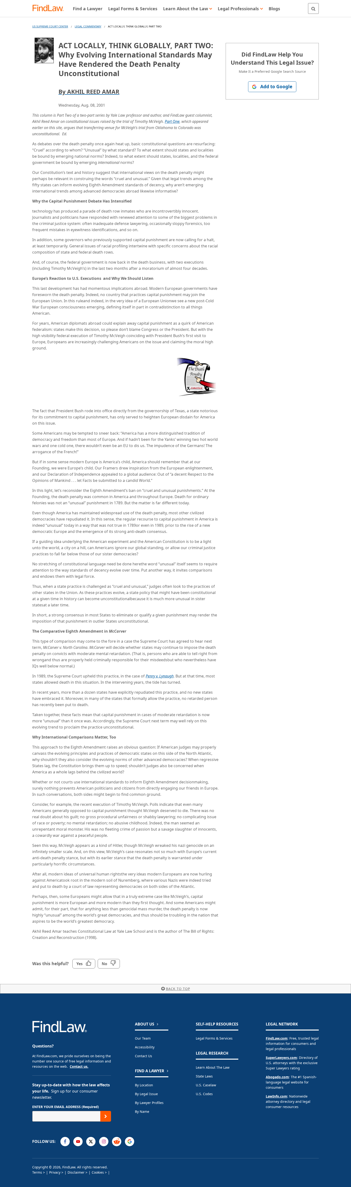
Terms (37, 1172)
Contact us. (79, 1066)
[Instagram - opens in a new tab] (103, 1141)
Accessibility (144, 1047)
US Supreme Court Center (50, 26)
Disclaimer (76, 1172)
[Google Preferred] (129, 1141)
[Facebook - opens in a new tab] (65, 1141)
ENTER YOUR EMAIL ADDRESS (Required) (65, 1106)
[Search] (313, 8)
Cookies (98, 1172)
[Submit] (105, 1116)
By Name (142, 1111)
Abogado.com (277, 1077)
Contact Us (143, 1056)
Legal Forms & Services (214, 1038)
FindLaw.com (276, 1038)
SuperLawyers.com (281, 1057)
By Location (144, 1085)
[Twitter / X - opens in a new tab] (91, 1141)
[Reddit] (116, 1141)
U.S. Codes (204, 1094)
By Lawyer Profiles (149, 1102)
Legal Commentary (88, 26)
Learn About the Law (212, 1067)
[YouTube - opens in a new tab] (78, 1141)
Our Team (143, 1038)
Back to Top (178, 988)
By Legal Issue (146, 1094)
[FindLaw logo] (50, 8)
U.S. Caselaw (206, 1085)
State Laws (204, 1076)
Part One (172, 121)
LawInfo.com (276, 1096)
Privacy (54, 1172)
